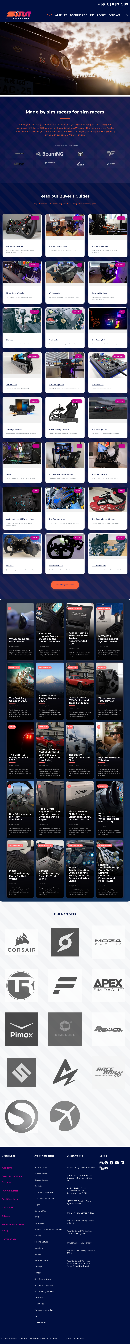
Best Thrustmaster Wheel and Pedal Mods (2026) (108, 817)
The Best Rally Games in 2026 (18, 699)
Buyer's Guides (102, 786)
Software (12, 726)
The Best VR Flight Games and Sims (79, 757)
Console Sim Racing (45, 667)
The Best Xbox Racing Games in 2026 (49, 698)
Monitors (39, 1248)
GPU (37, 1217)
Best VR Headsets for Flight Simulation (20, 817)
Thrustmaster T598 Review (106, 699)
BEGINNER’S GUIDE (82, 15)
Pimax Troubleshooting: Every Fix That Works (19, 874)
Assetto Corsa (72, 667)
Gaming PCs (40, 1211)
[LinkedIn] (118, 4)
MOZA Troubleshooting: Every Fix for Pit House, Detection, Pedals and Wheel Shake (80, 874)
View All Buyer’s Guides (65, 585)
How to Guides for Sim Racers (48, 1229)
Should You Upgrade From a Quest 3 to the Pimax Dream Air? (49, 637)
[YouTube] (113, 4)
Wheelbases (101, 667)
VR (9, 608)
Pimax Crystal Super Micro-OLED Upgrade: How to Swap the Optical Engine (50, 814)
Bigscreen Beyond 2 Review (109, 759)
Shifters (38, 1273)
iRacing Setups (41, 1242)
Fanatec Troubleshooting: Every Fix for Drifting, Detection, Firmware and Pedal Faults (108, 872)
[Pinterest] (103, 4)
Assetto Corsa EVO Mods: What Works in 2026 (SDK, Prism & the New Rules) (49, 755)
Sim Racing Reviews (104, 608)
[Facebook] (108, 4)
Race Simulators (14, 667)
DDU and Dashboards (74, 608)
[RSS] (122, 4)
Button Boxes (41, 1174)
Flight (70, 726)
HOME (48, 15)
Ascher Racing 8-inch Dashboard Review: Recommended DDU (79, 638)
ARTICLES (61, 15)
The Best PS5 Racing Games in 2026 (19, 757)
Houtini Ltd (57, 1338)
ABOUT (101, 15)
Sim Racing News (43, 1279)
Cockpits (38, 1186)
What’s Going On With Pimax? (19, 640)
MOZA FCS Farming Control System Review (108, 639)
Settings (38, 1267)
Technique (39, 1304)
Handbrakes (40, 1223)
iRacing (38, 1236)
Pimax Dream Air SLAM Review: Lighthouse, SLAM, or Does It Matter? (80, 815)
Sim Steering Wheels (44, 1291)
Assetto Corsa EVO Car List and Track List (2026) (79, 700)
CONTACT (114, 15)
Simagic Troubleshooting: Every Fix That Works (49, 874)
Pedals (38, 1254)
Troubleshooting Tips (15, 845)
